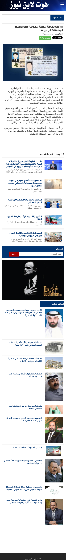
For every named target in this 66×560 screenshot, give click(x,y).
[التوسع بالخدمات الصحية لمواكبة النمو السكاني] (53, 207)
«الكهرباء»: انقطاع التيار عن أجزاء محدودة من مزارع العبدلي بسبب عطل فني (25, 183)
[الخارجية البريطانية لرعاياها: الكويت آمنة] (53, 224)
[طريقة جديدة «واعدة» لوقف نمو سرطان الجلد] (54, 412)
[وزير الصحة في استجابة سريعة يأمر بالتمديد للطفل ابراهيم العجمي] (54, 524)
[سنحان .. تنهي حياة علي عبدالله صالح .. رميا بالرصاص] (54, 481)
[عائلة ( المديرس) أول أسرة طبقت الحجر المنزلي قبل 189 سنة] (54, 353)
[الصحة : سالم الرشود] (54, 400)
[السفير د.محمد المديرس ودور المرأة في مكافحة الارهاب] (54, 442)
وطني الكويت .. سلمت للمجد (27, 447)
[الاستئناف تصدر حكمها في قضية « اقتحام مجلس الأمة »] (54, 368)
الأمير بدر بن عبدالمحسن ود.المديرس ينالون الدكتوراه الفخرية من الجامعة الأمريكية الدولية (23, 312)
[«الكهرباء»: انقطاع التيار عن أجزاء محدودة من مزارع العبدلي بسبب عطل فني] (53, 188)
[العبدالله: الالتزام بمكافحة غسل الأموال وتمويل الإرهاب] (53, 241)
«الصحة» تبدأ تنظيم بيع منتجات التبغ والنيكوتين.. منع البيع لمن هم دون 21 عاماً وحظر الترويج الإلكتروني (24, 164)
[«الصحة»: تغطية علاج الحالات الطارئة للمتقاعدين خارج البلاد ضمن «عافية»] (54, 494)
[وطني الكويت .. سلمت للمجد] (54, 455)
